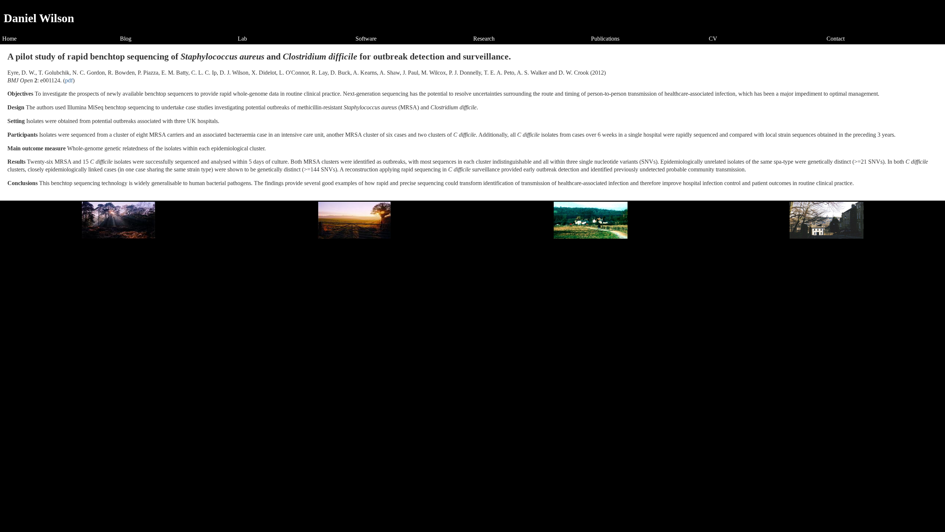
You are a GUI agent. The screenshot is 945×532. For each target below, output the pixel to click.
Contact (836, 38)
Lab (242, 38)
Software (366, 38)
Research (484, 38)
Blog (125, 38)
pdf (69, 80)
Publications (605, 38)
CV (713, 38)
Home (9, 38)
